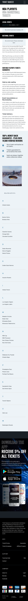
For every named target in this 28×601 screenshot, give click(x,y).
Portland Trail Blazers (7, 374)
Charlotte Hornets (7, 232)
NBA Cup (4, 335)
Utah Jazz (4, 413)
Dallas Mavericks (6, 248)
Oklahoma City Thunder (8, 355)
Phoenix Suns (5, 372)
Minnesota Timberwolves (8, 323)
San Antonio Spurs (7, 388)
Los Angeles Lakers (7, 304)
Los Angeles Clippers (7, 302)
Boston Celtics (6, 217)
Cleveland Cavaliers (7, 236)
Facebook (4, 579)
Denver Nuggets (6, 251)
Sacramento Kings (7, 386)
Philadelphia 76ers (7, 369)
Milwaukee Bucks (6, 321)
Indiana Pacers (6, 290)
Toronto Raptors (6, 401)
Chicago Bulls (5, 234)
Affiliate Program (21, 546)
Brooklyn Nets (6, 219)
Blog (24, 576)
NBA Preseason (6, 338)
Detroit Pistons (6, 253)
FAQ (25, 558)
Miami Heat (5, 319)
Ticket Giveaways (6, 546)
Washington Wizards (7, 425)
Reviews (4, 576)
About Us (4, 573)
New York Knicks (6, 342)
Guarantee (23, 543)
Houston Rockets (6, 277)
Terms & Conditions (14, 597)
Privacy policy (21, 597)
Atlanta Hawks (6, 205)
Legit (24, 573)
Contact (4, 561)
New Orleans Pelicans (8, 340)
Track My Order (6, 558)
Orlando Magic (6, 357)
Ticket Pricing (6, 543)
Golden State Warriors (8, 265)
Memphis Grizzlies (7, 316)
